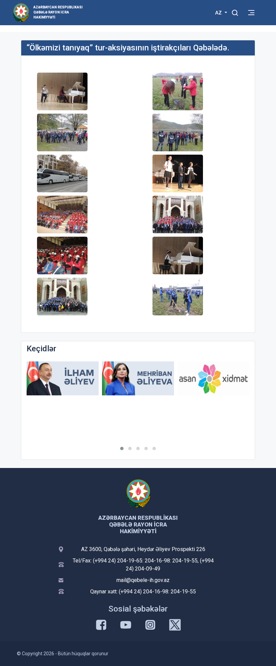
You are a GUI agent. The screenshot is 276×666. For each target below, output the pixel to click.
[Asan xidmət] (213, 378)
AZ (219, 13)
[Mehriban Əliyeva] (138, 378)
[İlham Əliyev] (63, 378)
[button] (122, 448)
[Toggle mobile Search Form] (235, 12)
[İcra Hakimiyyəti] (21, 12)
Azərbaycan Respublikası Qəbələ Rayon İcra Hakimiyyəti (57, 12)
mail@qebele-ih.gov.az (143, 580)
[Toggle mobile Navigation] (251, 12)
